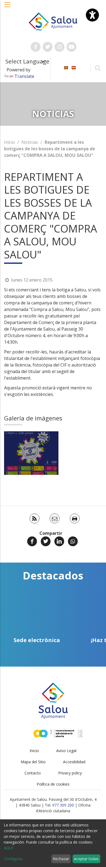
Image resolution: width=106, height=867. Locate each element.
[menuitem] (66, 67)
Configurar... (14, 858)
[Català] (66, 67)
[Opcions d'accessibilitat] (92, 15)
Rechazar (61, 858)
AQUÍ (8, 847)
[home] (53, 21)
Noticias (29, 142)
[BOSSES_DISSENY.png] (31, 453)
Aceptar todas (86, 858)
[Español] (74, 67)
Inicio (9, 142)
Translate (24, 76)
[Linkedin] (59, 541)
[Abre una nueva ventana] (35, 47)
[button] (7, 7)
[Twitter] (46, 541)
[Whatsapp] (73, 541)
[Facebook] (32, 541)
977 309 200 (63, 805)
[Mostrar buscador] (97, 67)
